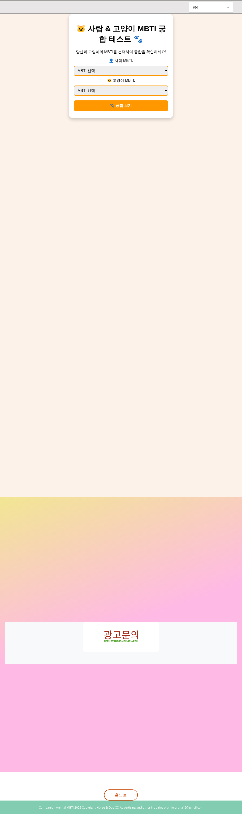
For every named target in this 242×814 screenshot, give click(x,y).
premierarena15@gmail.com (183, 807)
